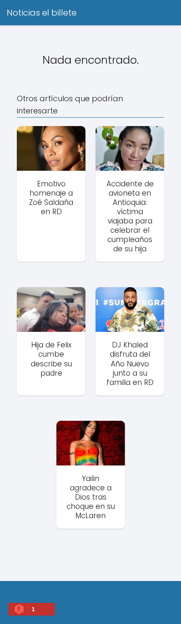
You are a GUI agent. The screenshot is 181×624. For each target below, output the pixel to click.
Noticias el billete (42, 13)
